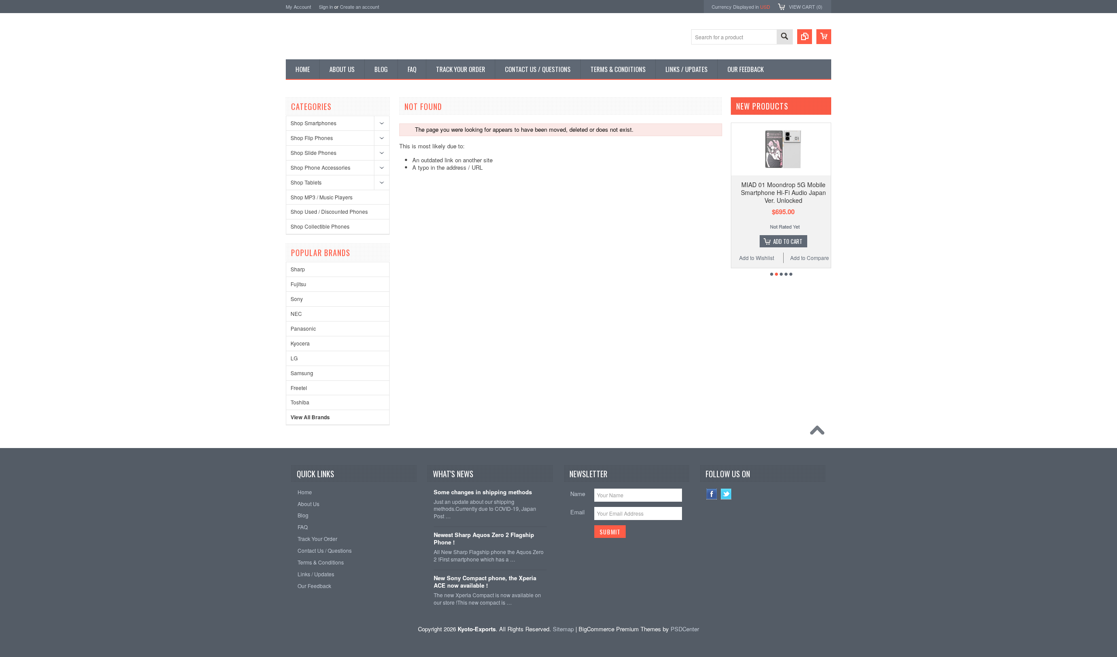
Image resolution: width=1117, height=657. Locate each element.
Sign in (326, 6)
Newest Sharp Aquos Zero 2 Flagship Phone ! (484, 538)
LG (294, 358)
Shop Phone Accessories (320, 167)
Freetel (299, 387)
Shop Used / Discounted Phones (329, 211)
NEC (296, 313)
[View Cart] (823, 36)
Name (577, 493)
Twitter (726, 494)
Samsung (302, 372)
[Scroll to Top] (819, 432)
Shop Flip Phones (312, 137)
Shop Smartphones (313, 123)
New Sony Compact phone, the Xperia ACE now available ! (485, 582)
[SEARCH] (784, 37)
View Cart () (805, 6)
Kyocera (300, 343)
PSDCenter (685, 629)
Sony (297, 298)
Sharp (298, 269)
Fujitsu (298, 283)
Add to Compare (809, 257)
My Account (298, 6)
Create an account (359, 6)
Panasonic (303, 328)
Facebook (711, 494)
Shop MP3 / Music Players (322, 197)
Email (577, 512)
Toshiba (300, 402)
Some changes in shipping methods (483, 492)
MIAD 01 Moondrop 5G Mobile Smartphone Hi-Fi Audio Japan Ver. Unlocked (783, 192)
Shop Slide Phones (313, 152)
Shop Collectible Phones (320, 226)
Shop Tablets (306, 182)
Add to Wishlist (756, 257)
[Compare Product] (804, 36)
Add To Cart (787, 241)
